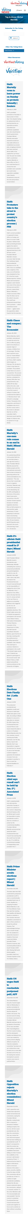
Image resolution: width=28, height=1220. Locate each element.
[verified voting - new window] (18, 6)
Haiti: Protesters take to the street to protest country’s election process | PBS (12, 214)
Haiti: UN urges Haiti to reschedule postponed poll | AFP (13, 986)
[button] (19, 10)
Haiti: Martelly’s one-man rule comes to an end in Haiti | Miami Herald (14, 439)
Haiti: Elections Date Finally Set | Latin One (13, 692)
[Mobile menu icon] (24, 10)
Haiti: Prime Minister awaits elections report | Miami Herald (13, 876)
